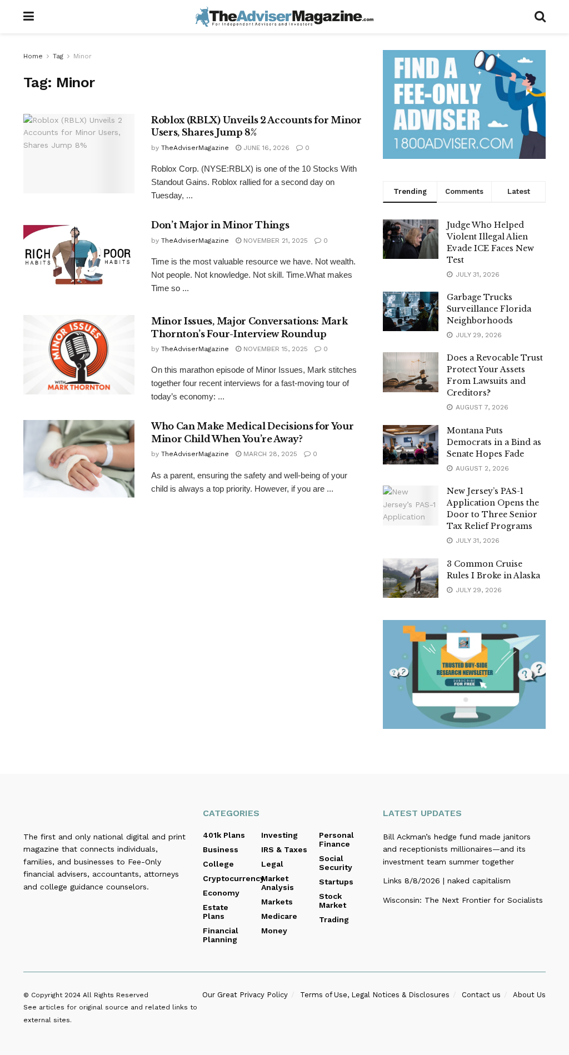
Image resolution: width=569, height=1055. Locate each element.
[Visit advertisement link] (464, 104)
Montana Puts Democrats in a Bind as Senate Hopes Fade (494, 442)
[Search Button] (540, 16)
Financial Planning (220, 935)
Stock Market (332, 900)
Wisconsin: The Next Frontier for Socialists (463, 900)
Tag (58, 56)
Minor (82, 56)
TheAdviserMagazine (195, 148)
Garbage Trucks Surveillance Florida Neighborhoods (489, 309)
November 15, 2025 (274, 349)
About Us (529, 995)
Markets (277, 901)
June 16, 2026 (265, 148)
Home (33, 56)
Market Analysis (277, 883)
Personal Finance (336, 839)
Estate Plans (215, 912)
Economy (221, 892)
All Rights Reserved (115, 995)
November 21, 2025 (274, 240)
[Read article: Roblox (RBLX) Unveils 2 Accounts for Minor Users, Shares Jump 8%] (78, 153)
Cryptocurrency (233, 878)
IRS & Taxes (284, 849)
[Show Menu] (28, 16)
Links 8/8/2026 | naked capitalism (447, 880)
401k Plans (224, 835)
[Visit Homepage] (284, 17)
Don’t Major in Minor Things (220, 225)
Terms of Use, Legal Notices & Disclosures (375, 995)
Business (220, 849)
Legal (272, 863)
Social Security (335, 863)
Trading (334, 919)
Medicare (279, 916)
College (218, 863)
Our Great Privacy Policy (245, 995)
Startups (336, 881)
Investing (279, 835)
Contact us (481, 995)
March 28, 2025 (269, 454)
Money (274, 930)
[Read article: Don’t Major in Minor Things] (78, 258)
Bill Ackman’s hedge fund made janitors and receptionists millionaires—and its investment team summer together (457, 849)
